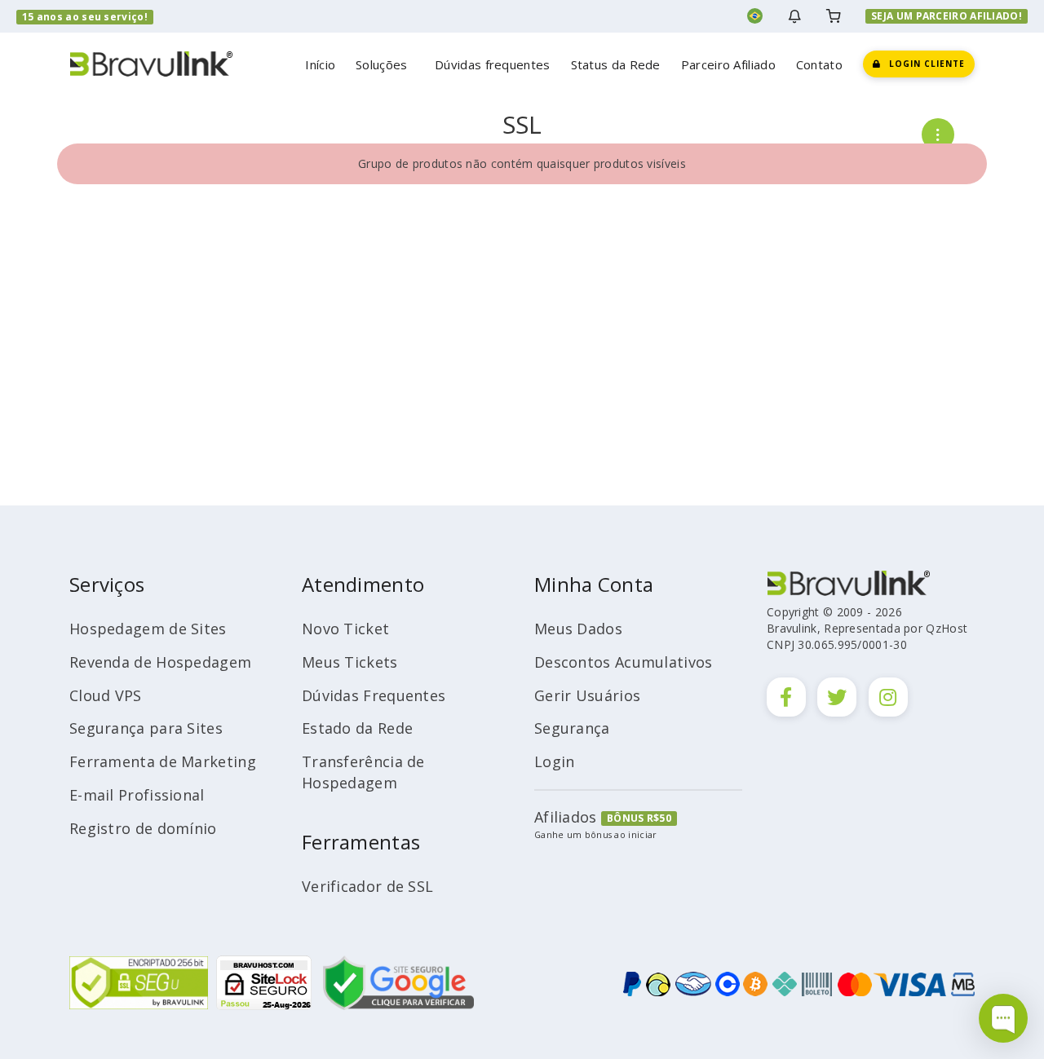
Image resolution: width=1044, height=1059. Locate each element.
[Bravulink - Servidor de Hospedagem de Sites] (150, 62)
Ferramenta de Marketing (162, 761)
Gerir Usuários (587, 695)
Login (554, 761)
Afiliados (565, 817)
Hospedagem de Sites (148, 628)
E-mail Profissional (137, 795)
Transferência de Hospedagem (363, 772)
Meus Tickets (350, 662)
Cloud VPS (105, 695)
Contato (819, 64)
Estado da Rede (357, 728)
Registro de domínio (143, 828)
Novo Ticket (345, 628)
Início (320, 64)
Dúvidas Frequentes (373, 695)
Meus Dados (578, 628)
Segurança (572, 728)
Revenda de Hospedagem (160, 662)
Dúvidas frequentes (492, 64)
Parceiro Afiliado (728, 64)
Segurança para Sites (146, 728)
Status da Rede (616, 64)
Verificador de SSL (367, 886)
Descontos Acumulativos (623, 662)
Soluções (385, 64)
